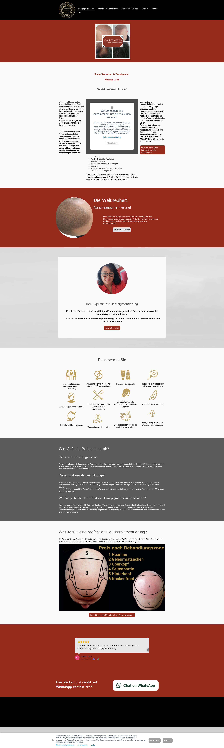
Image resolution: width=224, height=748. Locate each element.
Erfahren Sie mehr (122, 230)
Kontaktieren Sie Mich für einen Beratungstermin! (112, 615)
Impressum (82, 745)
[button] (75, 649)
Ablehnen (168, 740)
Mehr (93, 745)
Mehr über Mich (112, 328)
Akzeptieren (112, 143)
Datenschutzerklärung (112, 137)
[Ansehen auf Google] (77, 657)
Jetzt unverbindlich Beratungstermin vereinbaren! (149, 149)
